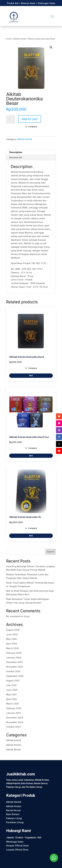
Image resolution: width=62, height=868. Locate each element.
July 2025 (11, 685)
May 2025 (11, 694)
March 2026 (12, 648)
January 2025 (13, 713)
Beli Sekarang (31, 375)
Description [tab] (15, 152)
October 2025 (13, 671)
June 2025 (11, 690)
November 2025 (14, 666)
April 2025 (11, 699)
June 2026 (12, 634)
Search (50, 551)
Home (9, 39)
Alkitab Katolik (19, 39)
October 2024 (13, 726)
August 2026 (13, 630)
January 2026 (13, 657)
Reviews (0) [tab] (15, 157)
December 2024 (14, 717)
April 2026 (11, 643)
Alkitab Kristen (13, 745)
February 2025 (13, 708)
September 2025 (14, 676)
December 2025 (14, 662)
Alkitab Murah (13, 749)
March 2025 (12, 703)
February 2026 (13, 653)
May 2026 (11, 639)
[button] (51, 47)
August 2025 (12, 680)
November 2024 (14, 722)
